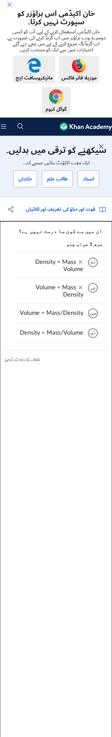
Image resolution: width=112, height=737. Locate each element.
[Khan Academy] (83, 127)
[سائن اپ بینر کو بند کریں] (101, 147)
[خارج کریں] (9, 5)
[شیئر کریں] (11, 209)
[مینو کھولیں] (3, 126)
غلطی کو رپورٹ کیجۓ (22, 359)
